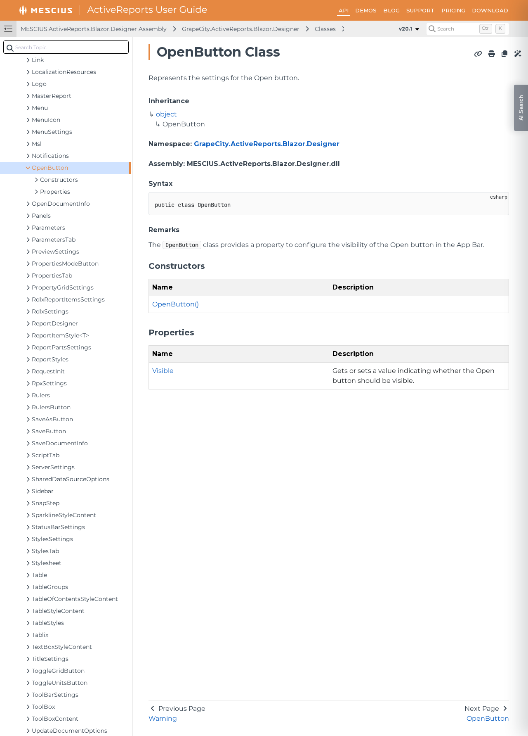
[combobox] (66, 47)
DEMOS (366, 10)
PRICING (453, 10)
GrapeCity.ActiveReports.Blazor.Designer (240, 29)
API (344, 10)
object (166, 114)
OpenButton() (175, 304)
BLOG (391, 10)
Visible (163, 371)
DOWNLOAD (490, 10)
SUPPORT (420, 10)
